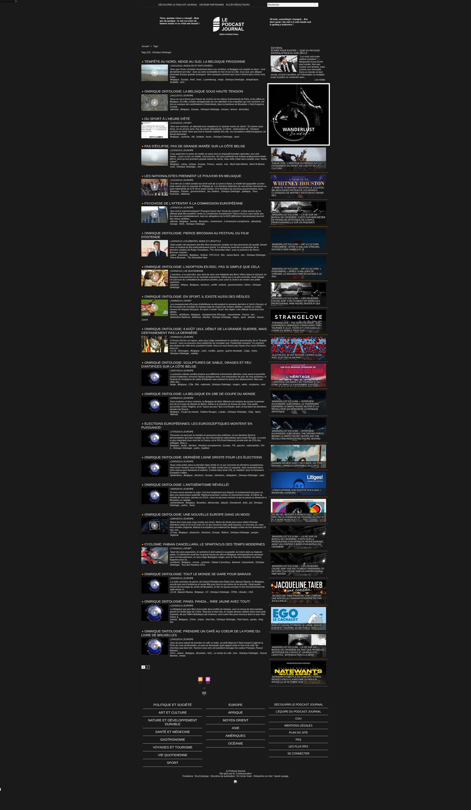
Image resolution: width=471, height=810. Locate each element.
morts (254, 351)
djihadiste (256, 221)
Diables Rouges (208, 412)
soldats (194, 353)
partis (196, 448)
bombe (193, 221)
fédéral (225, 532)
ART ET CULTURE (173, 712)
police (184, 505)
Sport (257, 412)
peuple (254, 532)
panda (253, 619)
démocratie (213, 502)
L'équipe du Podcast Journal (298, 711)
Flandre (185, 191)
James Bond (232, 255)
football (200, 137)
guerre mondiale (234, 351)
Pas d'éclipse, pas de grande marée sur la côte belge (194, 146)
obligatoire (231, 475)
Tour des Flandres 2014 (193, 565)
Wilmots (174, 414)
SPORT (172, 763)
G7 (207, 592)
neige (221, 79)
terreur (234, 109)
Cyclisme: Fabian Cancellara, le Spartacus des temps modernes (204, 544)
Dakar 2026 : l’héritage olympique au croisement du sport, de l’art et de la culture (295, 166)
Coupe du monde (190, 412)
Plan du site (298, 732)
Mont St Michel (257, 164)
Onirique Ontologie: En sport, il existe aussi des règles (197, 296)
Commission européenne (236, 221)
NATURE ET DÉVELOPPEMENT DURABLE (172, 722)
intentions (219, 475)
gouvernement (198, 191)
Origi (250, 412)
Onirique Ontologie (234, 79)
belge (173, 384)
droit (245, 502)
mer (226, 164)
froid (192, 79)
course (195, 562)
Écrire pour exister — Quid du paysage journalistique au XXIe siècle (295, 51)
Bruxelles (203, 221)
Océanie (235, 743)
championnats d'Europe (214, 314)
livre (235, 653)
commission (216, 221)
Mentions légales (298, 725)
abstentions (176, 475)
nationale (205, 384)
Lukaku (222, 412)
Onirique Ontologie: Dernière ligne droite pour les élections (203, 457)
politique (246, 191)
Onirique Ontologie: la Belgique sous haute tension (193, 91)
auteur (180, 653)
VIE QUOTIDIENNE (172, 755)
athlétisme (184, 314)
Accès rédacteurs (238, 4)
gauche (241, 445)
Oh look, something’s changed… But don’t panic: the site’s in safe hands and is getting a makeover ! (290, 22)
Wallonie (185, 194)
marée (219, 164)
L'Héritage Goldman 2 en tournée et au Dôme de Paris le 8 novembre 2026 (296, 383)
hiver (198, 79)
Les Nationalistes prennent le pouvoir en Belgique (192, 176)
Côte (191, 384)
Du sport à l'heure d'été (167, 119)
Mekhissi (196, 317)
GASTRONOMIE (172, 739)
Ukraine (243, 592)
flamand (236, 562)
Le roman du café (222, 653)
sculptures (254, 384)
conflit (214, 285)
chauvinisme (234, 314)
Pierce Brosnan (178, 257)
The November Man (197, 257)
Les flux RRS (298, 746)
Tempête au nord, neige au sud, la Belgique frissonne (194, 61)
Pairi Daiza (242, 619)
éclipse (192, 164)
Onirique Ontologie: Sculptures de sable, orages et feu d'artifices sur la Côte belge (196, 364)
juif (250, 502)
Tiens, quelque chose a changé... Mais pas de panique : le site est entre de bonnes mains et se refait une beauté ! (180, 21)
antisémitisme (177, 502)
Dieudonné (235, 502)
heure (209, 137)
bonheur (205, 285)
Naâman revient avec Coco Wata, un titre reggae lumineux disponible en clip (297, 464)
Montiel (206, 317)
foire (210, 653)
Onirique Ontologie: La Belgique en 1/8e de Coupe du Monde (199, 394)
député (224, 502)
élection (192, 445)
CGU (298, 718)
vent (182, 82)
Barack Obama (185, 592)
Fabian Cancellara (221, 562)
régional (174, 535)
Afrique (184, 285)
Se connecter (298, 753)
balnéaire (183, 255)
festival (204, 255)
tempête (174, 82)
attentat (174, 221)
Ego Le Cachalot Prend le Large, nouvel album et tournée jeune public (297, 626)
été (193, 137)
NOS (181, 224)
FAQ (298, 739)
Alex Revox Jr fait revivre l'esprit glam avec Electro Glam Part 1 (296, 356)
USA (251, 592)
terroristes (244, 109)
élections (198, 475)
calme (184, 164)
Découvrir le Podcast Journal (178, 4)
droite (184, 445)
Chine (193, 619)
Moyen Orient (235, 720)
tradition (205, 448)
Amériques (235, 736)
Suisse (260, 317)
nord (172, 166)
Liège (247, 351)
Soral (192, 505)
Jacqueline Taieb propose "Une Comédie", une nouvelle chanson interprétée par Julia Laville (297, 598)
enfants (222, 285)
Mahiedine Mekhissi (180, 317)
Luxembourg (209, 79)
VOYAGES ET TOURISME (172, 747)
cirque (201, 619)
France (210, 164)
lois (252, 314)
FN (233, 445)
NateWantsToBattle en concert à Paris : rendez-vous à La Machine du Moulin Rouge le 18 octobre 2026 (297, 679)
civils (203, 351)
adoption (174, 285)
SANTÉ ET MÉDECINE (172, 732)
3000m (173, 314)
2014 (172, 653)
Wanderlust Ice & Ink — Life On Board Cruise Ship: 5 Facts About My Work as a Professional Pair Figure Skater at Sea (296, 301)
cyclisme (185, 137)
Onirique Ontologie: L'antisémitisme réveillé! (186, 485)
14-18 (173, 351)
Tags (155, 46)
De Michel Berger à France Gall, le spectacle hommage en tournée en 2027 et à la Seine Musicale (298, 517)
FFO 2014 (214, 255)
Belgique (174, 79)
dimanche (195, 532)
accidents (175, 562)
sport (236, 137)
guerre (220, 351)
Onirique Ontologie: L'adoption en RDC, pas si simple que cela (202, 267)
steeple (251, 317)
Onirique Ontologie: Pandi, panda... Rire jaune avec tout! (197, 601)
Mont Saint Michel (239, 164)
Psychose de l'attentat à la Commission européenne (193, 203)
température (252, 79)
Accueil (145, 46)
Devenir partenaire (211, 4)
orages (236, 384)
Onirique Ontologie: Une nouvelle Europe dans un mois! (197, 514)
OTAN (234, 592)
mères (247, 285)
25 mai (173, 532)
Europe (184, 79)
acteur (173, 255)
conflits (211, 351)
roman (182, 655)
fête (197, 384)
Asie (235, 728)
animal (173, 619)
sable (244, 384)
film (223, 255)
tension (225, 109)
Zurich (145, 319)
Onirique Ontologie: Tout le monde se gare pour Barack (197, 574)
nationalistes (253, 445)
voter (261, 475)
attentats (174, 109)
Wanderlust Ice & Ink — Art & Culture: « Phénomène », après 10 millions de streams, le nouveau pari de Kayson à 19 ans (297, 273)
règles (236, 317)
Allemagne (183, 351)
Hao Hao (210, 619)
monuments (248, 562)
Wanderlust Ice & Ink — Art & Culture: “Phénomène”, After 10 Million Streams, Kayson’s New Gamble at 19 (296, 247)
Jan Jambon (213, 191)
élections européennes (209, 445)
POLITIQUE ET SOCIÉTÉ (172, 705)
